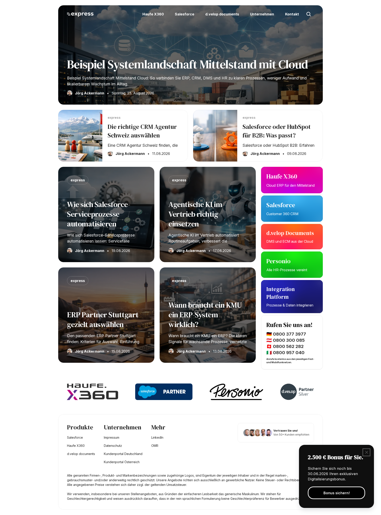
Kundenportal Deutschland (123, 454)
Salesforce (281, 205)
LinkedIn (157, 437)
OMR (154, 445)
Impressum (111, 437)
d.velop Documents (290, 233)
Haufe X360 (282, 176)
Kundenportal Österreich (122, 462)
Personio (278, 261)
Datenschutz (113, 445)
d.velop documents (81, 454)
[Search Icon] (308, 14)
